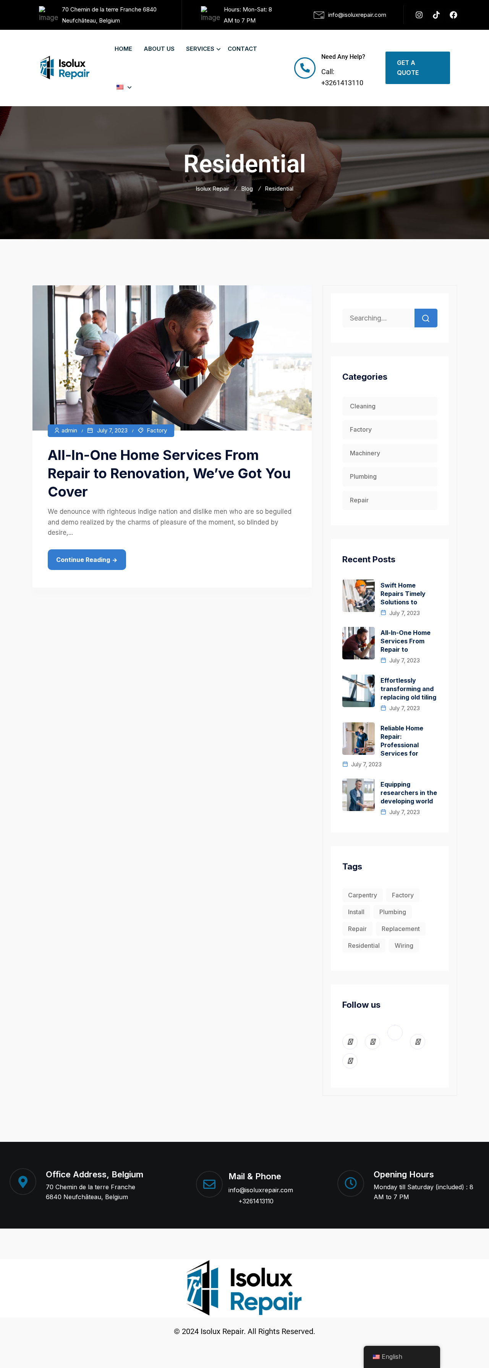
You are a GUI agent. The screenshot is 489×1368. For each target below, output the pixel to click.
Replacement (401, 929)
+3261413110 (256, 1201)
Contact (242, 48)
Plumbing (363, 476)
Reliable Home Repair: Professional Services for (402, 740)
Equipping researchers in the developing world (409, 792)
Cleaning (363, 406)
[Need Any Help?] (305, 68)
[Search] (426, 318)
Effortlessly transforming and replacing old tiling (408, 689)
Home (123, 48)
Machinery (365, 453)
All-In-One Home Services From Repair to (406, 641)
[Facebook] (453, 15)
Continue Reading (83, 559)
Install (356, 912)
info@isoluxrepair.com (260, 1190)
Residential (364, 945)
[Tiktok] (436, 15)
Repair (359, 500)
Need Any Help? (343, 56)
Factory (157, 430)
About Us (159, 48)
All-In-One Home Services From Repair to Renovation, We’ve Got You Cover (169, 473)
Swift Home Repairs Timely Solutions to (403, 593)
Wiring (404, 945)
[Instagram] (419, 15)
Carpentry (362, 895)
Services (200, 48)
